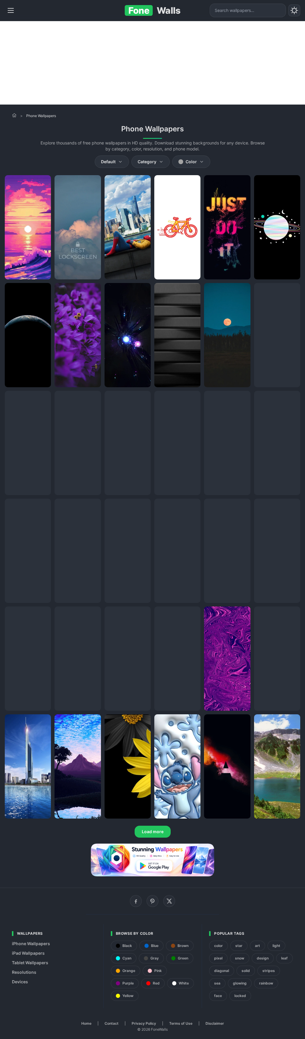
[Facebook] (136, 901)
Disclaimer (215, 1023)
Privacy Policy (144, 1023)
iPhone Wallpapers (31, 943)
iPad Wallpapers (28, 953)
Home (86, 1023)
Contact (112, 1023)
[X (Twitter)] (169, 901)
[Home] (14, 115)
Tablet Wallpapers (30, 962)
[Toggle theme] (294, 10)
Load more (153, 831)
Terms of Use (180, 1023)
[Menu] (11, 10)
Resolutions (24, 972)
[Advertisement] (152, 63)
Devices (20, 981)
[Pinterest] (152, 901)
